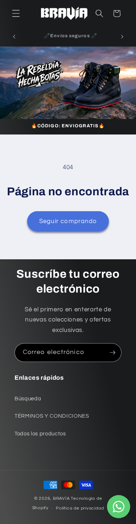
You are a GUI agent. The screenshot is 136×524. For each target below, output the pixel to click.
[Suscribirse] (112, 352)
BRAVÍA (61, 498)
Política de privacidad (80, 508)
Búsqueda (28, 398)
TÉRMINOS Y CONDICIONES (52, 416)
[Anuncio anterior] (14, 36)
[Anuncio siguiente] (122, 36)
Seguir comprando (68, 221)
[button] (16, 13)
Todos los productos (40, 433)
